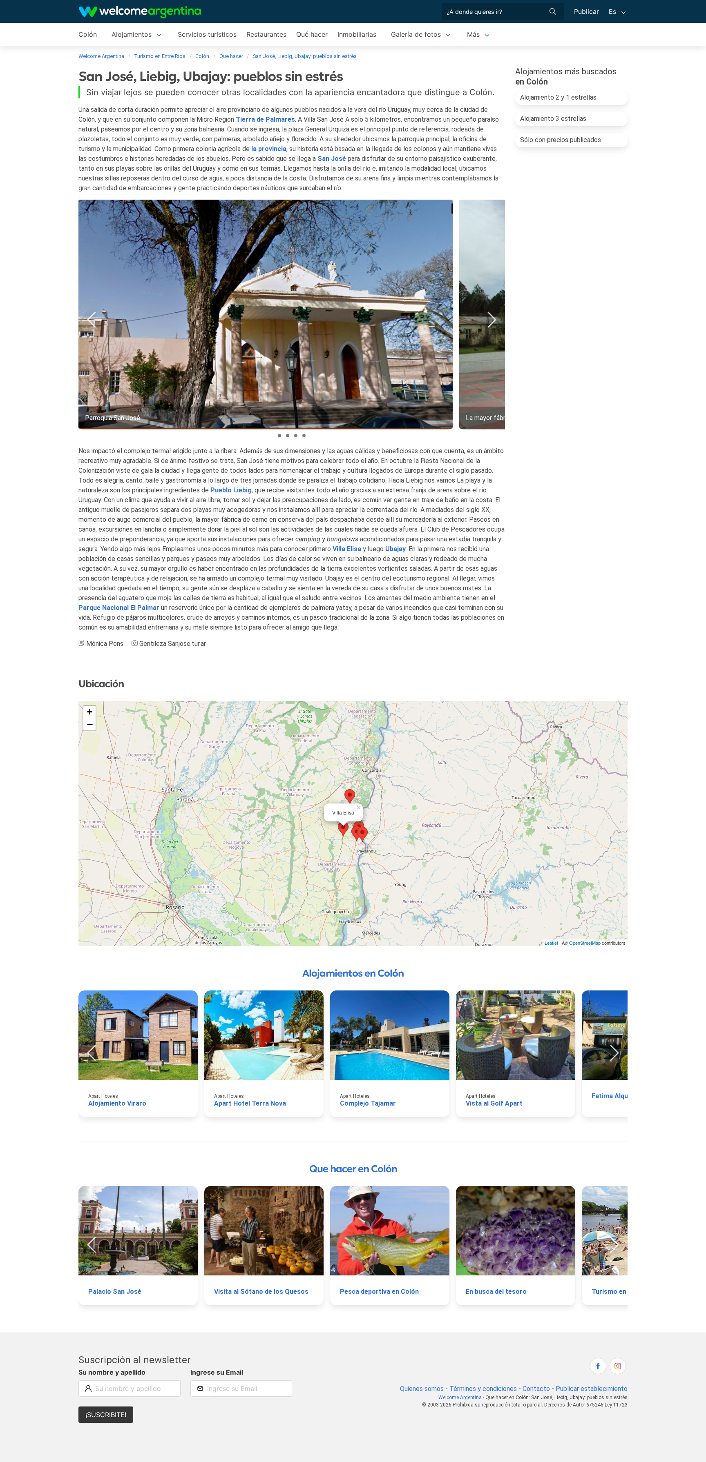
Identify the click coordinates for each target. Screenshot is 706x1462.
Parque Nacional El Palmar (118, 608)
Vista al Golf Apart (494, 1103)
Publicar (586, 11)
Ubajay (395, 549)
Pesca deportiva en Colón (379, 1291)
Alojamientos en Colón (353, 973)
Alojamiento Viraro (117, 1103)
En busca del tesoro (496, 1291)
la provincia (268, 149)
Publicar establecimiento (592, 1389)
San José (331, 158)
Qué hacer (312, 34)
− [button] (90, 724)
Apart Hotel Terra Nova (250, 1103)
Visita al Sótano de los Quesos (261, 1291)
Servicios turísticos (207, 34)
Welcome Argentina (460, 1397)
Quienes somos (422, 1389)
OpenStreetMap (585, 942)
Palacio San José (114, 1291)
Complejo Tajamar (368, 1103)
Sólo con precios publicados (560, 140)
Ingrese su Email (216, 1372)
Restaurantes (266, 34)
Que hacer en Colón (353, 1169)
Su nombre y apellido (111, 1372)
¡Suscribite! (105, 1415)
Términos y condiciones (483, 1389)
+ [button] (89, 712)
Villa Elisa (347, 549)
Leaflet (551, 942)
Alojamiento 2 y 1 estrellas (558, 97)
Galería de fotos (416, 34)
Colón (87, 34)
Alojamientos (132, 34)
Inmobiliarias (356, 34)
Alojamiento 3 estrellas (553, 118)
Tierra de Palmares (265, 119)
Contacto (536, 1389)
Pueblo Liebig (231, 490)
